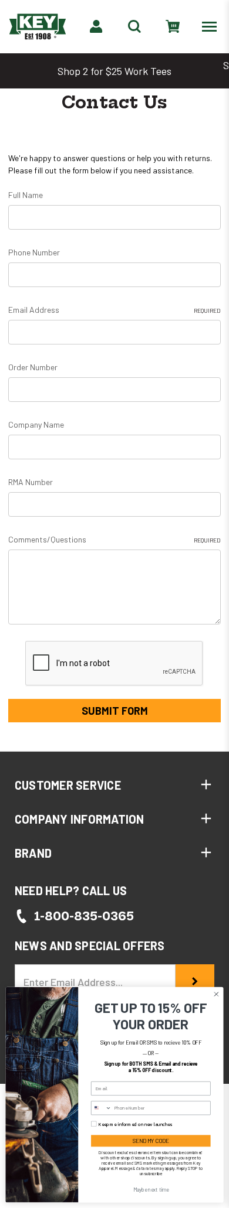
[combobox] (102, 1108)
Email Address (114, 310)
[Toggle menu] (211, 26)
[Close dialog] (216, 994)
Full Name (25, 195)
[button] (114, 785)
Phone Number (34, 252)
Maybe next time (151, 1190)
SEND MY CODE (151, 1141)
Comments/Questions (114, 539)
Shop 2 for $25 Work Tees (114, 70)
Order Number (33, 367)
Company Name (36, 424)
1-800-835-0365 (84, 916)
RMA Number (30, 482)
